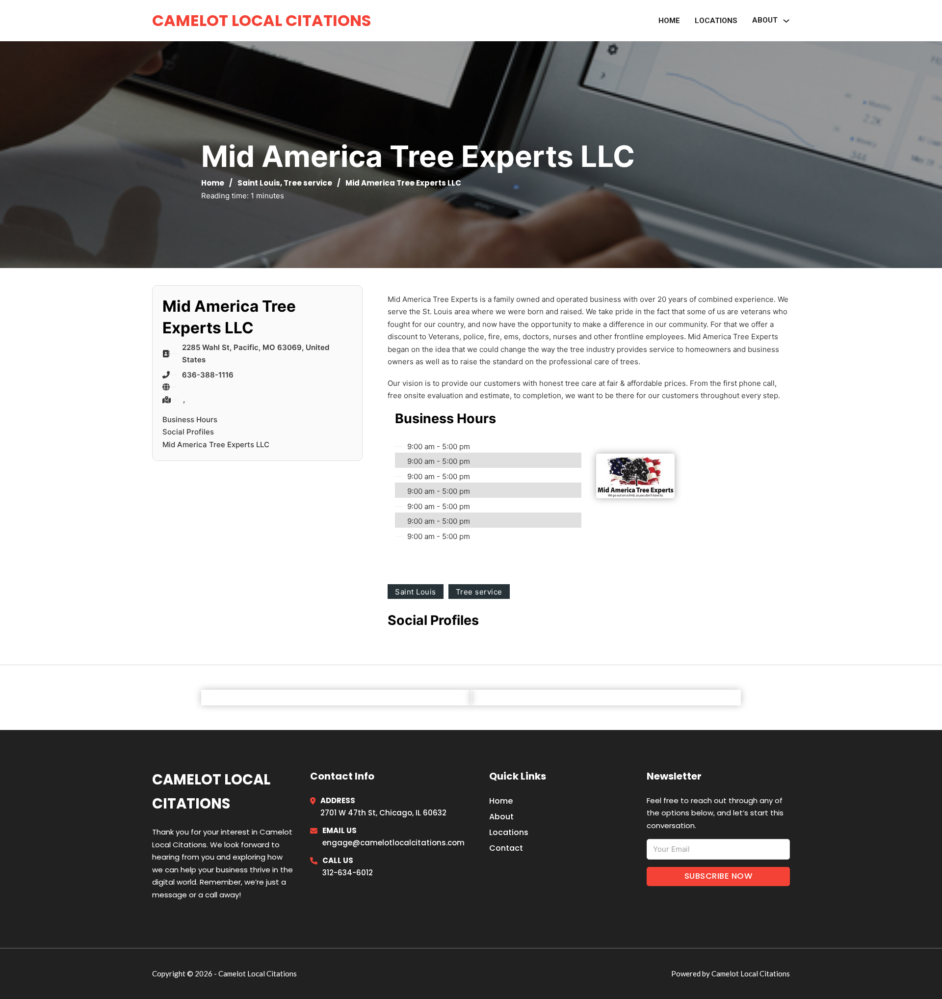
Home (669, 20)
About (501, 816)
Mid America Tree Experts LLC (215, 444)
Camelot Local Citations (261, 20)
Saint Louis (258, 183)
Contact (506, 848)
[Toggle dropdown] (786, 21)
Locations (716, 20)
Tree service (308, 183)
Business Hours (189, 419)
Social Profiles (188, 431)
